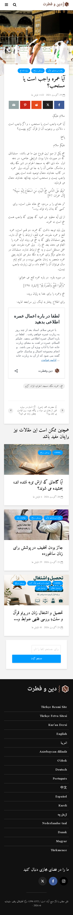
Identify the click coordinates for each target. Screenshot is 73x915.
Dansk (62, 832)
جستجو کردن (36, 659)
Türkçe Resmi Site (54, 707)
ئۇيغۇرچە (62, 814)
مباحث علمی (41, 588)
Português (60, 779)
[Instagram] (63, 881)
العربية (64, 743)
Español (61, 797)
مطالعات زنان (21, 518)
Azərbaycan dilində (53, 752)
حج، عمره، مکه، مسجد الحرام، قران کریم (44, 386)
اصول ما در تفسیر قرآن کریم (39, 583)
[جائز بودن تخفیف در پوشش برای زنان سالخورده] (36, 524)
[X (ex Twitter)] (42, 881)
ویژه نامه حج (24, 70)
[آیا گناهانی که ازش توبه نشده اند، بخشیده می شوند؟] (36, 459)
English (61, 734)
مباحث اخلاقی (56, 588)
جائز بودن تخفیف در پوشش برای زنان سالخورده (38, 551)
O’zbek (62, 761)
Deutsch (61, 770)
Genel (58, 452)
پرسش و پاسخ (37, 70)
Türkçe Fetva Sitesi (53, 716)
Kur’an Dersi (57, 725)
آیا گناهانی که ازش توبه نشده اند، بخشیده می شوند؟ (38, 485)
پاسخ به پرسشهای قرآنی (55, 70)
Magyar (61, 841)
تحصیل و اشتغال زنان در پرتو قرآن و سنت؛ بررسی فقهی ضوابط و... (38, 616)
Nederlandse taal (54, 823)
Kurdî (62, 806)
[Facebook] (53, 881)
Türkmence (59, 850)
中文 (63, 788)
